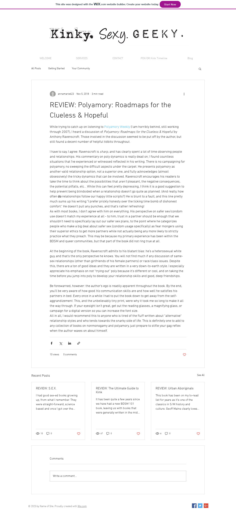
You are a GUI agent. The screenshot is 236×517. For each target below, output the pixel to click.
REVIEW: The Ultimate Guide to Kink (117, 390)
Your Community (81, 68)
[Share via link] (78, 343)
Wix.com (82, 506)
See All (201, 375)
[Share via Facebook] (51, 343)
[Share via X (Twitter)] (60, 343)
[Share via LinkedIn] (69, 343)
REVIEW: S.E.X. (46, 388)
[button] (200, 68)
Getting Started (56, 68)
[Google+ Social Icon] (206, 505)
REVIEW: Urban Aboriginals (175, 388)
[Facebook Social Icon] (194, 505)
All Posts (36, 68)
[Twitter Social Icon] (200, 505)
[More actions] (184, 94)
